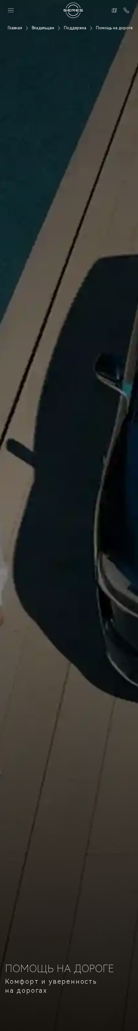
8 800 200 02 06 (125, 10)
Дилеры (113, 10)
